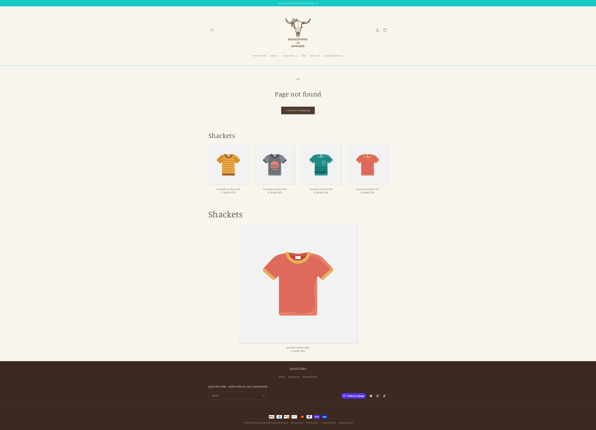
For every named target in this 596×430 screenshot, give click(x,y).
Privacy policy (312, 423)
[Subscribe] (263, 395)
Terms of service (329, 423)
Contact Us (294, 376)
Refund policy (297, 423)
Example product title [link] (228, 189)
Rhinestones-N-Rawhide (259, 423)
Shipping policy (346, 423)
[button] (212, 30)
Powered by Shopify (279, 423)
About (282, 376)
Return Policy (310, 376)
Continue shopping (298, 110)
